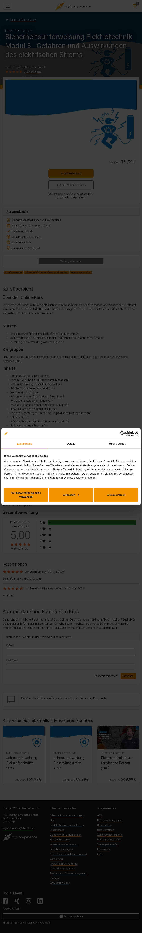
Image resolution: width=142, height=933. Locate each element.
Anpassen (69, 494)
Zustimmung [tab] (24, 443)
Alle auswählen (116, 494)
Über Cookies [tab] (117, 443)
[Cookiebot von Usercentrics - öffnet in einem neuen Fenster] (123, 433)
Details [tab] (71, 443)
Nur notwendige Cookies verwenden (26, 494)
